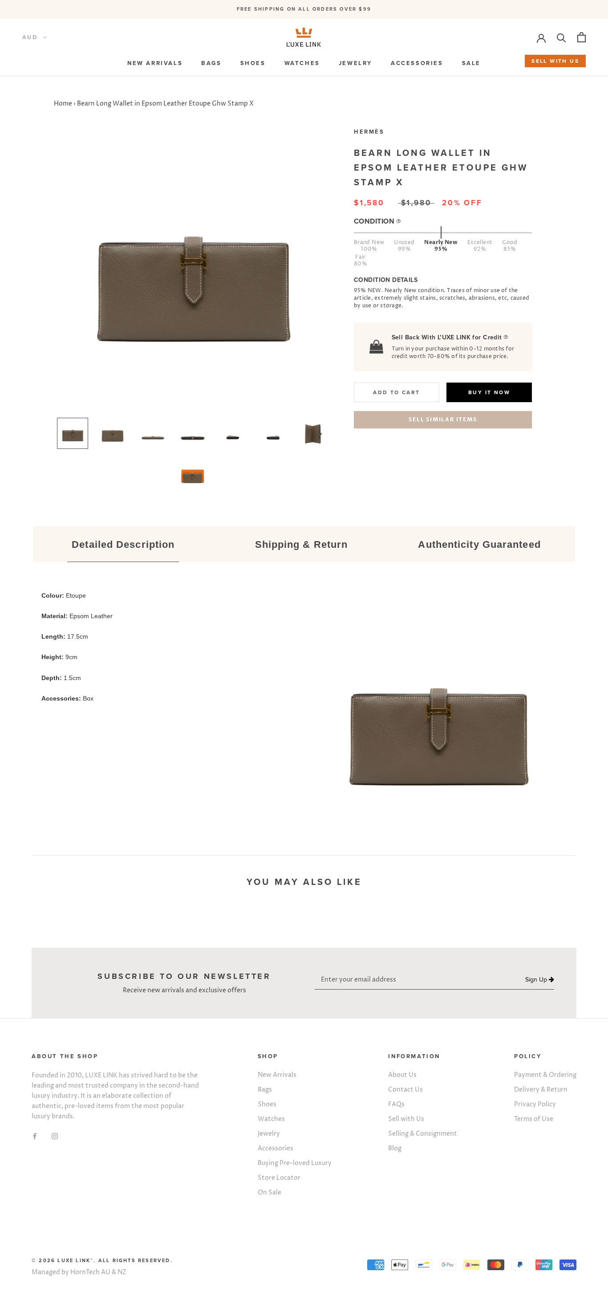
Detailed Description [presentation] (123, 544)
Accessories (275, 1148)
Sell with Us (406, 1119)
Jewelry (269, 1133)
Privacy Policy (535, 1104)
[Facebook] (35, 1135)
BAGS (211, 63)
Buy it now (489, 392)
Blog (394, 1148)
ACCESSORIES (417, 63)
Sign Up (537, 979)
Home (63, 103)
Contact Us (405, 1089)
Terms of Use (533, 1119)
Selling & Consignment (422, 1133)
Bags (265, 1089)
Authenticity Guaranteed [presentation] (479, 544)
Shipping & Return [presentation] (301, 544)
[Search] (561, 37)
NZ (122, 1272)
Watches (271, 1119)
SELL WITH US (555, 61)
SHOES (253, 63)
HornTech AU (90, 1272)
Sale (471, 63)
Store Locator (279, 1178)
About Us (402, 1075)
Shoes (267, 1104)
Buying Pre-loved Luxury (295, 1163)
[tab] (123, 545)
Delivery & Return (540, 1089)
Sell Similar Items (443, 419)
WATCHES (302, 63)
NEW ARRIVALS (154, 63)
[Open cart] (581, 37)
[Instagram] (55, 1135)
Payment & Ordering (545, 1075)
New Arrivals (277, 1075)
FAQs (396, 1104)
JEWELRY (355, 63)
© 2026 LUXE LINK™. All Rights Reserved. (102, 1260)
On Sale (269, 1192)
